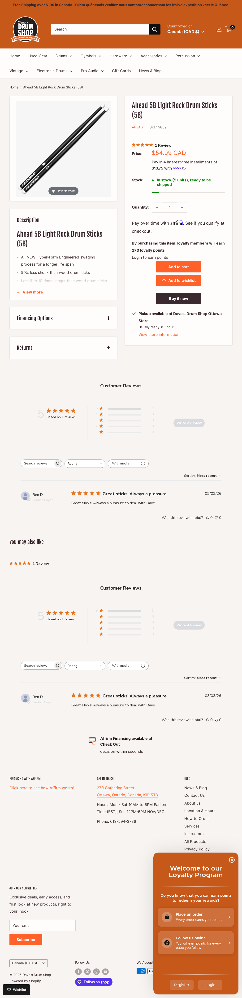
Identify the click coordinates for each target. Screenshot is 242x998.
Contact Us (194, 795)
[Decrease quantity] (157, 207)
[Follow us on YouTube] (105, 971)
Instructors (193, 833)
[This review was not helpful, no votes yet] (216, 517)
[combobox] (85, 464)
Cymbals (88, 55)
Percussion (185, 55)
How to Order (196, 818)
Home (14, 55)
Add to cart (178, 266)
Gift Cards (121, 70)
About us (192, 803)
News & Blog (150, 70)
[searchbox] (37, 463)
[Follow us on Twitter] (87, 971)
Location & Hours (199, 810)
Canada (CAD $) (24, 963)
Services (191, 826)
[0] (229, 29)
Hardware (118, 55)
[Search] (154, 29)
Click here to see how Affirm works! (41, 787)
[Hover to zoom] (63, 148)
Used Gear (37, 55)
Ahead (137, 127)
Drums (61, 55)
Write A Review (189, 423)
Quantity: (140, 207)
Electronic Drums (52, 70)
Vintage (16, 70)
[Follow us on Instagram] (96, 971)
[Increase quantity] (182, 207)
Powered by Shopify (25, 981)
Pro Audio (90, 70)
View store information (158, 334)
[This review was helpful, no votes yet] (207, 517)
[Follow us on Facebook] (78, 971)
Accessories (151, 55)
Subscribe (26, 939)
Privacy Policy (197, 849)
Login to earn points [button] (150, 257)
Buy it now (178, 298)
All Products (195, 841)
